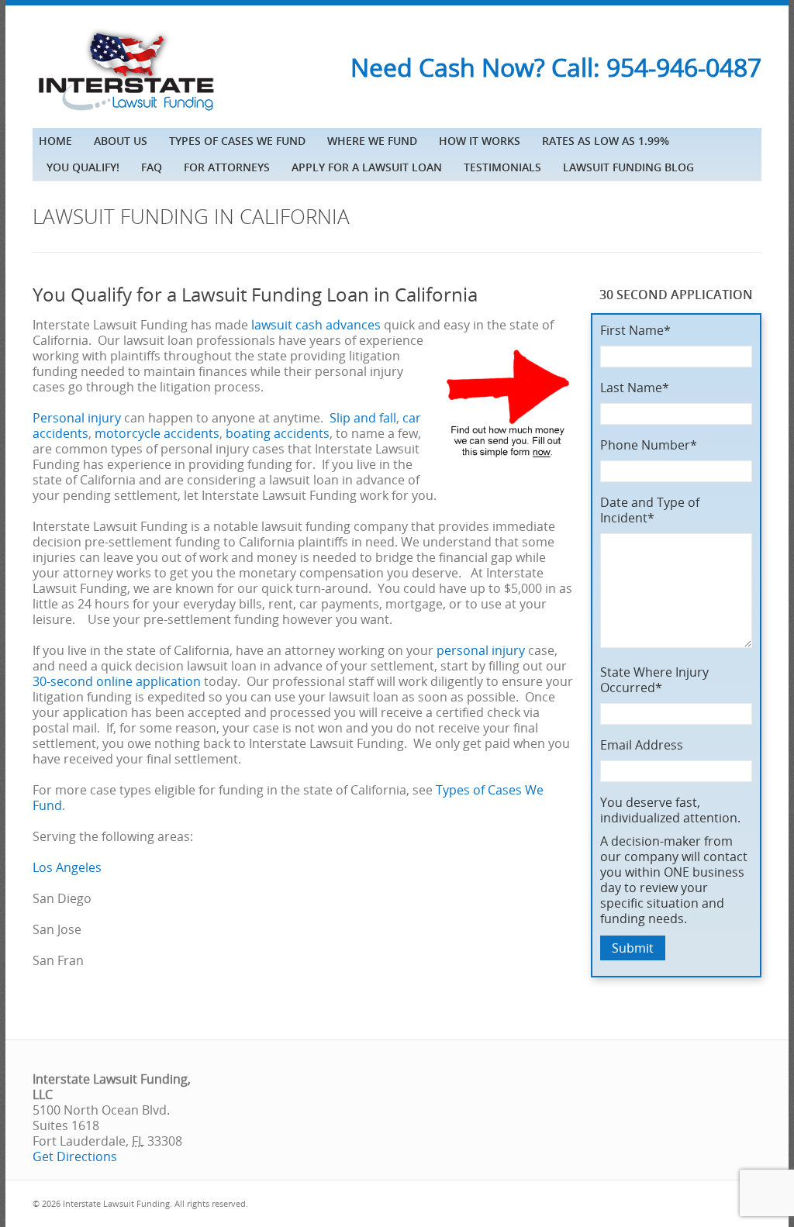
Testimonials (502, 167)
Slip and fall (363, 417)
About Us (120, 140)
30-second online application (117, 681)
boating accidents (278, 433)
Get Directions (75, 1156)
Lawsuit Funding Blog (628, 167)
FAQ (151, 167)
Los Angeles (67, 867)
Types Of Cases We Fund (237, 140)
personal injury (481, 650)
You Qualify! (83, 167)
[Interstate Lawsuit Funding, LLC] (126, 112)
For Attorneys (227, 167)
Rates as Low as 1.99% (605, 140)
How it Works (479, 140)
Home (55, 140)
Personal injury (77, 417)
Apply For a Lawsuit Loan (367, 167)
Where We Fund (372, 140)
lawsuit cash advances (316, 324)
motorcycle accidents (157, 433)
